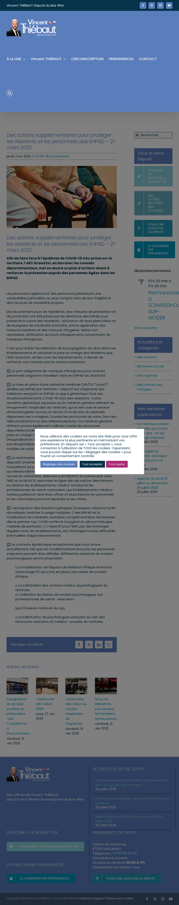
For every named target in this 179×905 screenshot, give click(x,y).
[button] (10, 93)
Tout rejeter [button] (117, 464)
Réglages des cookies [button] (59, 464)
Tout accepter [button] (92, 464)
